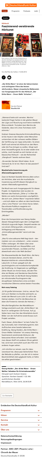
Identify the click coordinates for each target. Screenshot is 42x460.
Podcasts (26, 11)
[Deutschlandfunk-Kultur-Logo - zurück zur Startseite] (21, 5)
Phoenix (23, 449)
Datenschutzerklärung (11, 436)
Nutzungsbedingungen (11, 439)
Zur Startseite (7, 395)
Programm (15, 11)
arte (30, 449)
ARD (11, 449)
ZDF (16, 449)
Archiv (5, 18)
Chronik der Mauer (9, 452)
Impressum (6, 443)
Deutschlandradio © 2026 (13, 456)
